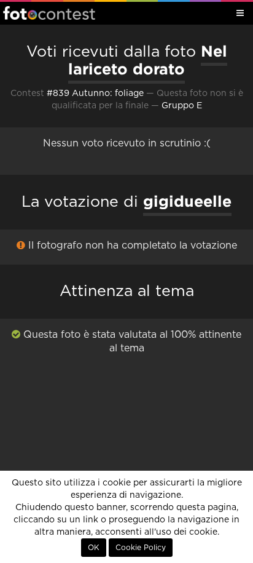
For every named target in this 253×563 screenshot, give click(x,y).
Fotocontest (49, 13)
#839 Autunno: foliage (95, 93)
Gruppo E (182, 106)
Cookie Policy (140, 547)
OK (93, 547)
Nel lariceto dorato (147, 60)
